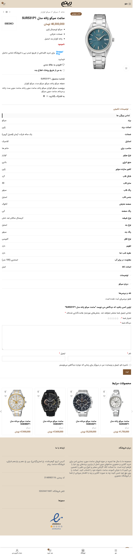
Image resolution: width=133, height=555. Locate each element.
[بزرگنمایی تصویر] (126, 68)
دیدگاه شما (125, 323)
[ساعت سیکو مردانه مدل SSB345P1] (83, 403)
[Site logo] (66, 3)
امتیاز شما (126, 318)
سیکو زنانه (54, 83)
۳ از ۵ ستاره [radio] (113, 318)
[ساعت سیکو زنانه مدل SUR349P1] (116, 403)
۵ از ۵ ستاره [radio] (109, 318)
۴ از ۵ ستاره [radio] (111, 318)
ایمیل (62, 353)
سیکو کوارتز (45, 12)
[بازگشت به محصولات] (6, 12)
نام (129, 353)
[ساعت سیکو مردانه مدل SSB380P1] (17, 403)
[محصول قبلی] (9, 12)
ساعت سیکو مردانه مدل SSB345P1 (86, 423)
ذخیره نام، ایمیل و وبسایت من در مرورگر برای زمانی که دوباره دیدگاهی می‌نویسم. (93, 365)
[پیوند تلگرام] (44, 96)
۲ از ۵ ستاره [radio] (115, 318)
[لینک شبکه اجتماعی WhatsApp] (47, 96)
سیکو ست (39, 83)
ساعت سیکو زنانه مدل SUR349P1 (119, 423)
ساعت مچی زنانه (29, 88)
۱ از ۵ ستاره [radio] (117, 318)
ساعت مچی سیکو (49, 91)
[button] (104, 391)
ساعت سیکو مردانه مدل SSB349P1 (53, 423)
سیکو (55, 12)
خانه (63, 12)
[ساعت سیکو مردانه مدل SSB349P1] (50, 403)
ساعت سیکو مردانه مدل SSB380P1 (20, 423)
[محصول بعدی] (3, 12)
